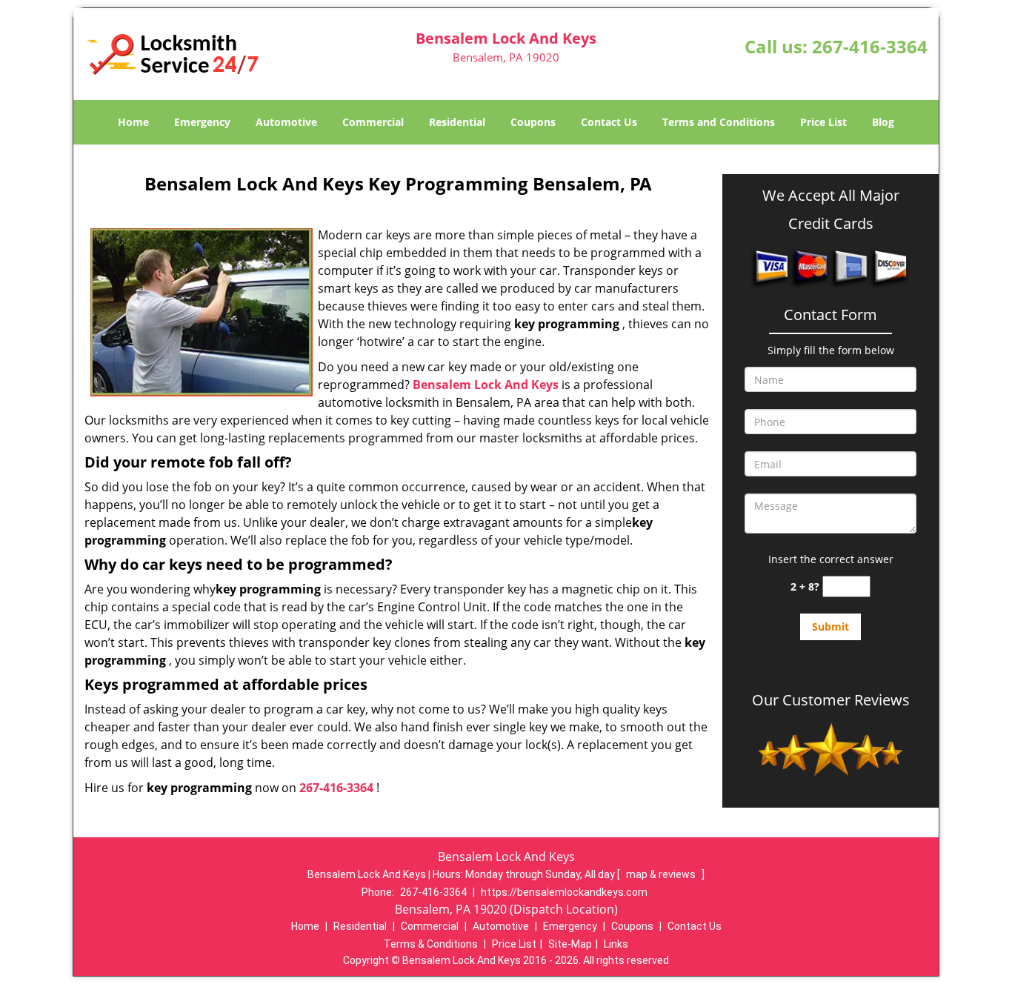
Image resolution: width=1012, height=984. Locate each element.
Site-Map (570, 944)
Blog (883, 122)
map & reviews (662, 874)
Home (133, 122)
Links (616, 944)
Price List (823, 122)
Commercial (373, 122)
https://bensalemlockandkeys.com (564, 892)
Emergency (202, 122)
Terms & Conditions (431, 944)
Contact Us (609, 122)
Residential (457, 122)
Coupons (533, 122)
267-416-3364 (870, 46)
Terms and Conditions (718, 122)
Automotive (286, 122)
